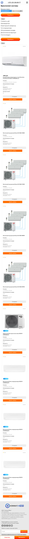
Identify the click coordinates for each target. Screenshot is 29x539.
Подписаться (24, 531)
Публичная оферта (21, 534)
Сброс (2, 18)
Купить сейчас (12, 99)
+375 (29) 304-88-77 (14, 2)
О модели (14, 96)
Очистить (7, 537)
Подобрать (10, 15)
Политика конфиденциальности (9, 534)
